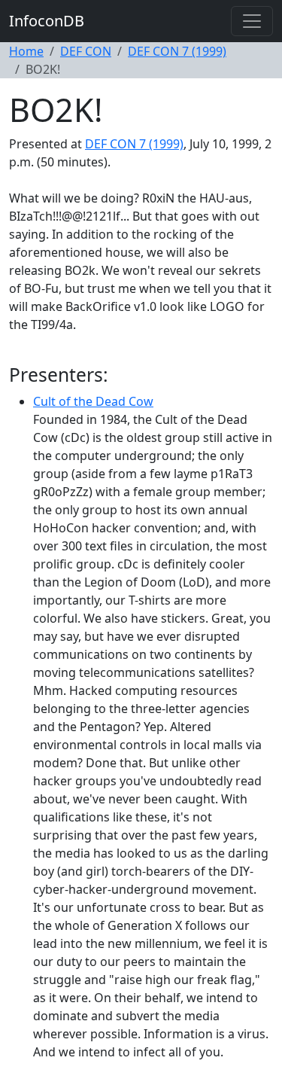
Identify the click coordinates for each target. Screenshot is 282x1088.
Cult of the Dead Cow (93, 401)
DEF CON (85, 51)
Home (26, 51)
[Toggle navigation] (252, 21)
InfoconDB (46, 21)
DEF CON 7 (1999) (177, 51)
